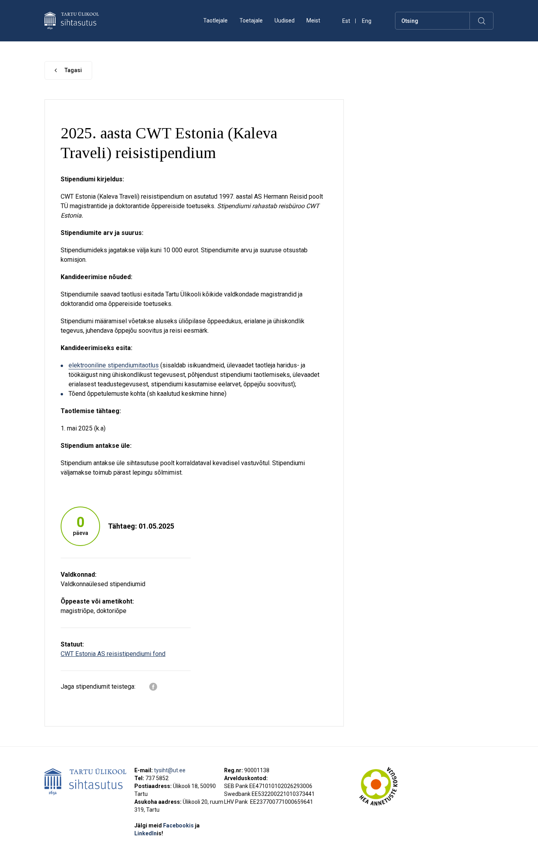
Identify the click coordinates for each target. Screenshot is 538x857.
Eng (366, 21)
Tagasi (73, 70)
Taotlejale (215, 20)
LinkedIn (148, 833)
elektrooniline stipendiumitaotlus (114, 365)
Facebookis (179, 825)
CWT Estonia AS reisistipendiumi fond (113, 654)
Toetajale (251, 20)
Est (346, 21)
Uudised (285, 20)
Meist (313, 20)
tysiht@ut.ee (170, 770)
